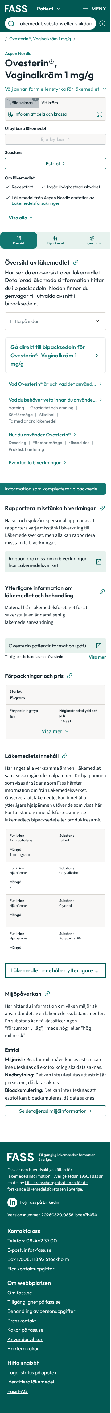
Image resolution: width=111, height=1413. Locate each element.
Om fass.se (19, 1292)
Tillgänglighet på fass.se (34, 1302)
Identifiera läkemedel (30, 1382)
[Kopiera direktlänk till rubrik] (76, 262)
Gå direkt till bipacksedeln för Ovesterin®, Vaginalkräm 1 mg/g (47, 355)
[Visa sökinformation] (102, 23)
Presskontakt (21, 1320)
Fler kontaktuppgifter (31, 1268)
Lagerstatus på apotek (32, 1372)
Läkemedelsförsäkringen (36, 203)
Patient (45, 9)
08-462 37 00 (41, 1241)
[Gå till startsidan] (16, 8)
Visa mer (97, 657)
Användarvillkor (25, 1339)
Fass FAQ (17, 1391)
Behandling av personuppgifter (41, 1311)
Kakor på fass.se (25, 1330)
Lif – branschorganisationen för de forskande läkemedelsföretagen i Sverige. (47, 1186)
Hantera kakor (23, 1348)
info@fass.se (37, 1250)
